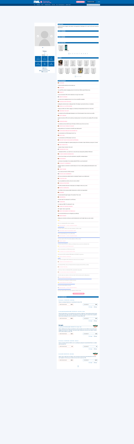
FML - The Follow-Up (60, 4)
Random (38, 4)
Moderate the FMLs (90, 1)
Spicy (42, 4)
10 (85, 53)
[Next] (87, 53)
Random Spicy (48, 4)
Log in (99, 1)
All (34, 4)
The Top (53, 4)
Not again (61, 325)
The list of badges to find (78, 293)
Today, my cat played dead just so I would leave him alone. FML (70, 302)
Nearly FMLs (68, 4)
